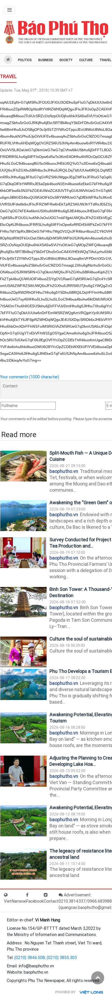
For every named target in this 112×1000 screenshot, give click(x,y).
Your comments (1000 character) (29, 376)
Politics (25, 60)
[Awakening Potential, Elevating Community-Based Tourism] (23, 727)
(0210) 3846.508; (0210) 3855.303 (45, 957)
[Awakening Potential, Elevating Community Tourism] (23, 820)
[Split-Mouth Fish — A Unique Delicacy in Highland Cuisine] (23, 466)
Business (45, 60)
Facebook (35, 901)
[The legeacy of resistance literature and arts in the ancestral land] (23, 864)
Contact (51, 901)
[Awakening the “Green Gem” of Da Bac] (23, 515)
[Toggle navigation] (9, 10)
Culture (86, 60)
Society (65, 60)
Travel (8, 76)
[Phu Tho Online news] (56, 32)
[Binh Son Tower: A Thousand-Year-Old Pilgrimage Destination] (23, 602)
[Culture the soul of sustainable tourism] (23, 652)
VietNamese (15, 901)
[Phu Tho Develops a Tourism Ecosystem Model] (23, 684)
